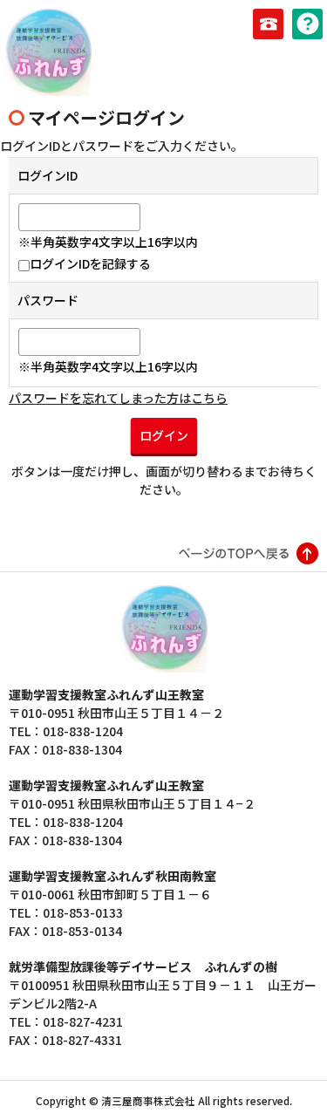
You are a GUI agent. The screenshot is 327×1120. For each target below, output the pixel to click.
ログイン (164, 435)
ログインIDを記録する (90, 263)
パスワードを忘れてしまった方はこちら (118, 397)
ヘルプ (307, 24)
